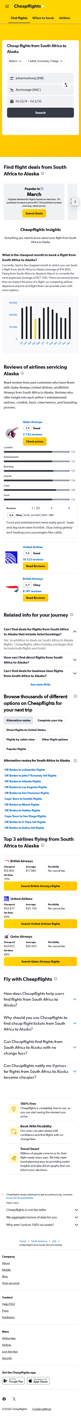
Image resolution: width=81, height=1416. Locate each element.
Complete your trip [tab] (50, 720)
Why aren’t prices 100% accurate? (30, 1225)
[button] (7, 6)
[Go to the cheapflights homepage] (29, 6)
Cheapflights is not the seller (26, 1210)
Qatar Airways (32, 422)
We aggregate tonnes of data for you (31, 1217)
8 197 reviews (32, 591)
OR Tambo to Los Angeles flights (26, 787)
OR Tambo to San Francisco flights (27, 793)
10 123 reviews (33, 559)
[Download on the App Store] (38, 1380)
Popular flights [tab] (16, 749)
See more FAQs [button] (40, 684)
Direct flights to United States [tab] (26, 730)
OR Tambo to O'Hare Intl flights (25, 822)
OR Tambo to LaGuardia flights (25, 769)
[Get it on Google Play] (13, 1380)
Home (23, 1241)
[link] (34, 213)
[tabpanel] (40, 304)
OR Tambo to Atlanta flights (23, 781)
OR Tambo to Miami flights (22, 804)
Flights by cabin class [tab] (20, 739)
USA (54, 1241)
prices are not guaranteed (19, 1197)
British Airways (33, 578)
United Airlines (33, 547)
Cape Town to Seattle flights (23, 798)
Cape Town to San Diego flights (25, 816)
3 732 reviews (32, 434)
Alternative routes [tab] (18, 720)
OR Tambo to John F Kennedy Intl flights (30, 775)
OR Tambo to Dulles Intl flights (24, 827)
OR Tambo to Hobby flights (22, 810)
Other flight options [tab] (55, 739)
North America (39, 1241)
